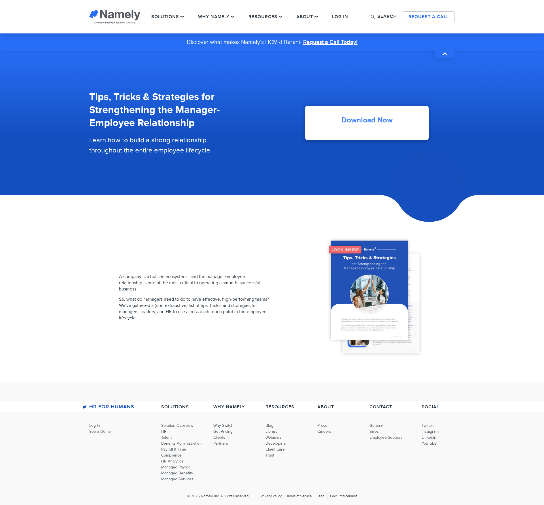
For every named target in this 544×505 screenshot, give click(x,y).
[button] (384, 16)
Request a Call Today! (330, 42)
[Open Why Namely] (232, 16)
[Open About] (316, 16)
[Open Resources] (280, 16)
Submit (367, 185)
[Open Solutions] (182, 16)
